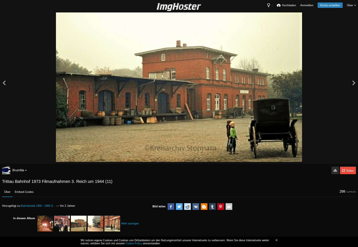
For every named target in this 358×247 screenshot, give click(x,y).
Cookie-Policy (134, 243)
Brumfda (18, 170)
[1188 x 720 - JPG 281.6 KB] (335, 170)
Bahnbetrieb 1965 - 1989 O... (38, 205)
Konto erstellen (330, 5)
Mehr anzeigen (130, 223)
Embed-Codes (24, 191)
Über (7, 191)
